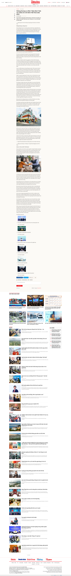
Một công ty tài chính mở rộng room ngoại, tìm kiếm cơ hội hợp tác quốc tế (35, 308)
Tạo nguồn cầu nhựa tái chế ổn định (29, 517)
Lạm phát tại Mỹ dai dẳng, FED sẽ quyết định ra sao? (32, 394)
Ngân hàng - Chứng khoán (47, 562)
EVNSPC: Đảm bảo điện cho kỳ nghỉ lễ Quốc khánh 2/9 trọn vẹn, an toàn (35, 415)
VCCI (17, 562)
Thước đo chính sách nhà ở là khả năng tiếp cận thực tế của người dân (34, 367)
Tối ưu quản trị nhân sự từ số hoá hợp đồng (31, 498)
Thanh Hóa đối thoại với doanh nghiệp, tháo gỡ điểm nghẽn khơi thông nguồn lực (34, 527)
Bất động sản (38, 562)
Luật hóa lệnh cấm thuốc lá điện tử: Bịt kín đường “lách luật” (34, 357)
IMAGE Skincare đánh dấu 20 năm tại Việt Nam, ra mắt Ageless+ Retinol (35, 324)
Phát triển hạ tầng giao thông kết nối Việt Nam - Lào (33, 329)
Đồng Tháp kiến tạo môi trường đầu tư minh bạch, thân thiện (34, 489)
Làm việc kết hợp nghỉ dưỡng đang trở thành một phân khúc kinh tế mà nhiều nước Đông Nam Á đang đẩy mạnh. (34, 483)
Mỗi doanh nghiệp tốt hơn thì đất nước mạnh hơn (32, 385)
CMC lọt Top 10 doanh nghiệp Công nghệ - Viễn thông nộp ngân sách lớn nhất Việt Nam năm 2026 (53, 308)
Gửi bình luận (19, 285)
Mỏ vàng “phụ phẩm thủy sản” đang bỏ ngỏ (53, 323)
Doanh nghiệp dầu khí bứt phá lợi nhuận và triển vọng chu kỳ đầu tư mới (34, 348)
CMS (55, 575)
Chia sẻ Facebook (20, 277)
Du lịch (52, 562)
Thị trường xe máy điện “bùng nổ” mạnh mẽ (31, 536)
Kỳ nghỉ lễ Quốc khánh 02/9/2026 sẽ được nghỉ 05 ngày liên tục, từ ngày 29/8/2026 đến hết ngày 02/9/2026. (34, 419)
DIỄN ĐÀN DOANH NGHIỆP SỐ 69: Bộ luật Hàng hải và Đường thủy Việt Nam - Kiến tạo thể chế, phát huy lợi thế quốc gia (35, 443)
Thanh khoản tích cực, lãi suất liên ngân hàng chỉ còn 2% (34, 461)
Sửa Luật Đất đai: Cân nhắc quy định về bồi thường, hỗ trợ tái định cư (34, 339)
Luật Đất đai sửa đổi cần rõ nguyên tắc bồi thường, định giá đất (35, 545)
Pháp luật (29, 562)
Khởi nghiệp (33, 562)
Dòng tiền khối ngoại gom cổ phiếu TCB (30, 403)
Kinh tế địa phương (56, 562)
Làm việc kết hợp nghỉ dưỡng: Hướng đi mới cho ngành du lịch (35, 480)
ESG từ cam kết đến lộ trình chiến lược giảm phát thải (17, 324)
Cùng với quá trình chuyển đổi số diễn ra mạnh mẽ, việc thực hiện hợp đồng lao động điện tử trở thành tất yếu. (35, 501)
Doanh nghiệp (21, 562)
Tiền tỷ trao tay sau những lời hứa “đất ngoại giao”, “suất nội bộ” (34, 376)
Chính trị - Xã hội (14, 562)
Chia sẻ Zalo (26, 277)
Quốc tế (42, 562)
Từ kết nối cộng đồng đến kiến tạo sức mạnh (31, 508)
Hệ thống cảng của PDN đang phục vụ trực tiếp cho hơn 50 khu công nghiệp (17, 308)
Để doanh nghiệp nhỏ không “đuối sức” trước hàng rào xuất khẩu (34, 453)
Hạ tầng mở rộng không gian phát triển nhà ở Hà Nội (33, 470)
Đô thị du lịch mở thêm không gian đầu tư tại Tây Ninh (33, 433)
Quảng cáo (63, 2)
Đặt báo (59, 2)
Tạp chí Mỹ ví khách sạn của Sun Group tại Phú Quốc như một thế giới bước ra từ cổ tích (34, 425)
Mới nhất (3, 2)
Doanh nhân (25, 562)
